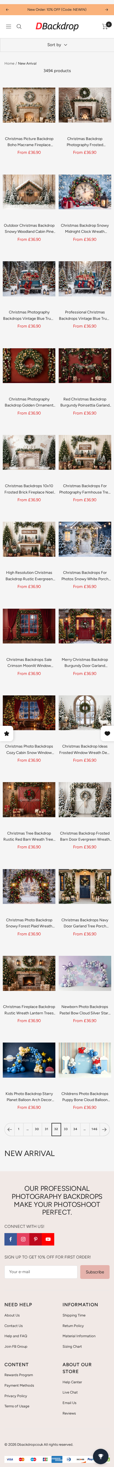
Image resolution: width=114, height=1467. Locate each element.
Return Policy (73, 1326)
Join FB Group (15, 1346)
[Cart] (105, 26)
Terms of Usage (16, 1406)
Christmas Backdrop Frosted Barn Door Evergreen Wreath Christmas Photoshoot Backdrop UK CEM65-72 (85, 837)
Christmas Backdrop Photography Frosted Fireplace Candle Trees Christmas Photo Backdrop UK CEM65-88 (85, 142)
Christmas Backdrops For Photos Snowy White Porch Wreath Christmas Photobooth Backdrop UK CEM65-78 (84, 576)
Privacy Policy (15, 1396)
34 (75, 1129)
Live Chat (70, 1392)
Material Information (79, 1336)
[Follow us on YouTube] (48, 1239)
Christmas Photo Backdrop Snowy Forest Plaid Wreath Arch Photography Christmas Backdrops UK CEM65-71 (29, 924)
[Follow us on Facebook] (10, 1239)
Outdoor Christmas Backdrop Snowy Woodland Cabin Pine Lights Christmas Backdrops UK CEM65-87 (29, 229)
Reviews (69, 1413)
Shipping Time (74, 1315)
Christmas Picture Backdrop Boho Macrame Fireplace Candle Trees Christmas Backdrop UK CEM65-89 (29, 142)
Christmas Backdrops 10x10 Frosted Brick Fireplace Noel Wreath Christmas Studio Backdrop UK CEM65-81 (29, 489)
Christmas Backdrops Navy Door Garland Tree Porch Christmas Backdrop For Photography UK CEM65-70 (85, 924)
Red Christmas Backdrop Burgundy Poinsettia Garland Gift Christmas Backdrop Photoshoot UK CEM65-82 (85, 403)
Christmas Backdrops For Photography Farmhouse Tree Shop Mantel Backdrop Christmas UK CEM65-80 (84, 489)
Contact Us (13, 1326)
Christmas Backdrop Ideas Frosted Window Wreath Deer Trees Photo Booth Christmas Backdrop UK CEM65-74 (85, 750)
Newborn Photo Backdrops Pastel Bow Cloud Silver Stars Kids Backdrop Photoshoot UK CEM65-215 (85, 1010)
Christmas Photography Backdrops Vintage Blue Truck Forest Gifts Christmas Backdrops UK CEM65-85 (29, 316)
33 (66, 1129)
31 (46, 1129)
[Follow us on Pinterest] (35, 1239)
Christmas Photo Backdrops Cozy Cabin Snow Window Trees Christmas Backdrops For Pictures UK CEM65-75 (29, 750)
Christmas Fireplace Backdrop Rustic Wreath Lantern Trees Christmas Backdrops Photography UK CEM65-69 (29, 1010)
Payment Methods (19, 1385)
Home (9, 63)
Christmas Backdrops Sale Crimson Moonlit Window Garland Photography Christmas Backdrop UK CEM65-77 (29, 663)
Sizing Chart (72, 1346)
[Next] (105, 1129)
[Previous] (9, 1129)
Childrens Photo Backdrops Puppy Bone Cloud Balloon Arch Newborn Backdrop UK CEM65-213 (84, 1097)
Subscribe (95, 1272)
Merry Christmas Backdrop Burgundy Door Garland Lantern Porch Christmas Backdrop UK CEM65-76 (85, 663)
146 (94, 1129)
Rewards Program (18, 1375)
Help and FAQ (15, 1336)
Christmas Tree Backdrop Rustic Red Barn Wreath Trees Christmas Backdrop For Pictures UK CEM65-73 (29, 837)
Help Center (72, 1382)
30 (37, 1129)
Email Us (69, 1403)
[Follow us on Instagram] (23, 1239)
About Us (12, 1315)
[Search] (19, 26)
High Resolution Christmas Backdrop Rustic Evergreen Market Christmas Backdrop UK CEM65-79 (29, 576)
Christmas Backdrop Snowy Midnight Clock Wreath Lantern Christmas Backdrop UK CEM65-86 (85, 229)
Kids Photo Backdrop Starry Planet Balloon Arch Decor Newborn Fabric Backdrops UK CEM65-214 (29, 1097)
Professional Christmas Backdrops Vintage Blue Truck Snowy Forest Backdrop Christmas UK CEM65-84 (85, 316)
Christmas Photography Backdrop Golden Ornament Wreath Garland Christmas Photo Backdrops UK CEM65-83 (29, 403)
